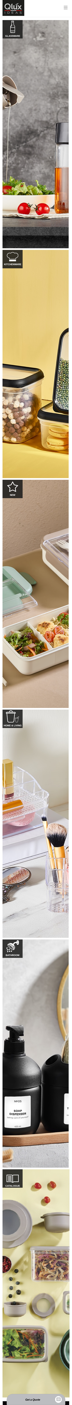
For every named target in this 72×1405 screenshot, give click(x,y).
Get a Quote (32, 1399)
